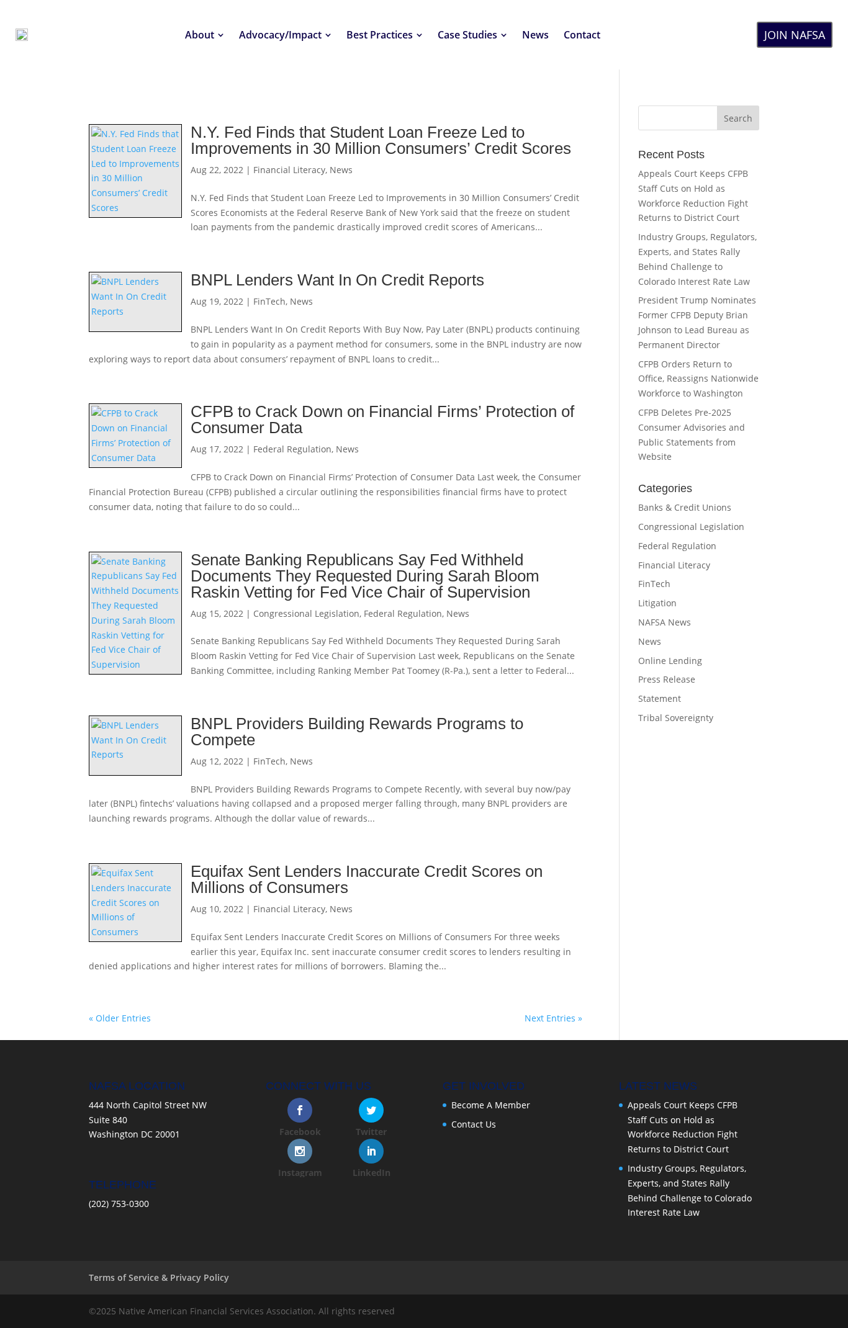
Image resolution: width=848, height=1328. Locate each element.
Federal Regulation (292, 449)
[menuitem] (205, 34)
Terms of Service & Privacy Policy (159, 1277)
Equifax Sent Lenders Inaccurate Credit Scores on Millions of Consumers (367, 879)
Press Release (666, 679)
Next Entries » (553, 1018)
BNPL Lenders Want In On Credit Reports (337, 280)
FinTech (269, 301)
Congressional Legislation (306, 613)
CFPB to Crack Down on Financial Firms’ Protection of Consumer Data (382, 419)
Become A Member (490, 1105)
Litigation (657, 603)
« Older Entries (120, 1018)
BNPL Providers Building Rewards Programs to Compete (357, 731)
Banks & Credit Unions (684, 507)
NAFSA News (664, 622)
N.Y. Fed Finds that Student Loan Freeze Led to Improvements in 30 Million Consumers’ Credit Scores (381, 140)
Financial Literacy (289, 170)
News (341, 170)
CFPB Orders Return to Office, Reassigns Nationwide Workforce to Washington (698, 379)
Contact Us (473, 1124)
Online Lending (670, 660)
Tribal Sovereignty (675, 718)
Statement (659, 698)
